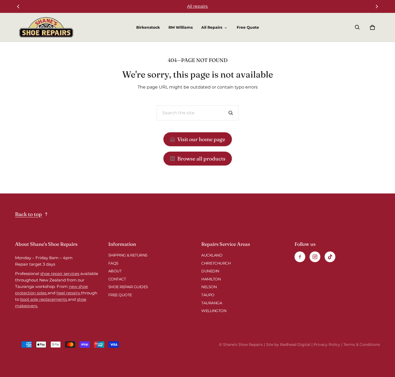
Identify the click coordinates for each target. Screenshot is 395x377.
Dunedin (210, 271)
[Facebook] (300, 256)
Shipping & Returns (128, 255)
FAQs (113, 263)
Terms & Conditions (361, 344)
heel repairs (68, 292)
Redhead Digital (295, 344)
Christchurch (216, 263)
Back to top (28, 214)
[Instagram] (315, 256)
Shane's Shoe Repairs (243, 344)
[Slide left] (18, 6)
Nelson (209, 287)
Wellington (213, 311)
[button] (357, 27)
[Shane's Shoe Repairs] (46, 27)
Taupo (207, 295)
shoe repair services (59, 273)
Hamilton (211, 279)
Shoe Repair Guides (128, 287)
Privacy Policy (327, 344)
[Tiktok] (330, 256)
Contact (117, 279)
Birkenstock (148, 27)
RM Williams (180, 27)
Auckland (211, 255)
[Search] (230, 112)
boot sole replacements (44, 299)
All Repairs (211, 27)
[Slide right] (377, 6)
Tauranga (211, 303)
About (115, 271)
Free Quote (248, 27)
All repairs (197, 6)
